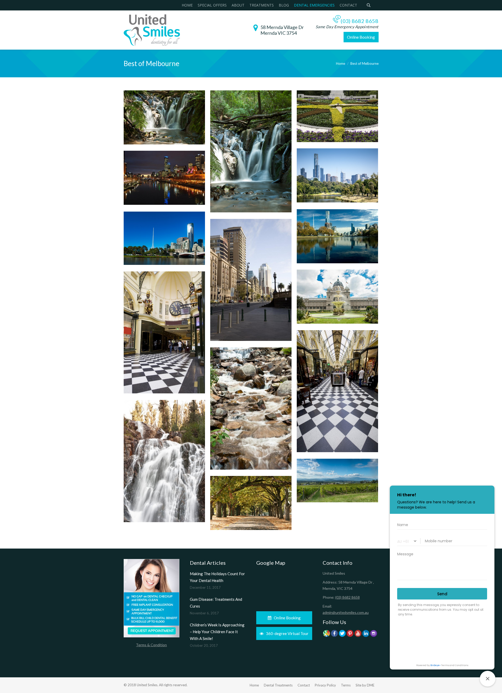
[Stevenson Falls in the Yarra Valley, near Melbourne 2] (251, 408)
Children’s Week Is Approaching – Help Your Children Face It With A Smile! (217, 631)
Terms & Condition (151, 645)
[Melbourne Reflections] (337, 236)
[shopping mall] (164, 332)
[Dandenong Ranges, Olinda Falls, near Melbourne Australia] (251, 151)
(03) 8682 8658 (359, 21)
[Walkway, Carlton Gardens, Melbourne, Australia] (251, 503)
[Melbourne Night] (164, 178)
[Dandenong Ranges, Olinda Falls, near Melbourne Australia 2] (164, 117)
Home (340, 63)
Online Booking (361, 36)
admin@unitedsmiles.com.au (346, 612)
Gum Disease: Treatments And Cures (216, 602)
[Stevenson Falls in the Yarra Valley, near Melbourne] (164, 461)
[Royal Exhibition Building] (337, 297)
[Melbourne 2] (337, 175)
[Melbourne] (251, 280)
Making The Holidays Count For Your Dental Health (217, 577)
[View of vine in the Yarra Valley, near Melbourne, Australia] (337, 480)
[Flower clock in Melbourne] (337, 116)
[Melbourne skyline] (164, 238)
